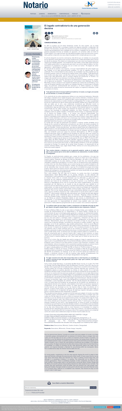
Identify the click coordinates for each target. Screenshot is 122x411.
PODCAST (66, 399)
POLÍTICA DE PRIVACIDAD (85, 401)
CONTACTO (75, 399)
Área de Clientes (114, 7)
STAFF (70, 399)
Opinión (61, 20)
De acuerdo (116, 407)
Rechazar (110, 407)
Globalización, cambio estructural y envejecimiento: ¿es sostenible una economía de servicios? (36, 61)
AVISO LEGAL (34, 401)
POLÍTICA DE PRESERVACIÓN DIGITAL (58, 401)
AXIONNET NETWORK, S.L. (64, 402)
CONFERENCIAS (59, 399)
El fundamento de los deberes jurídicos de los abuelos (36, 87)
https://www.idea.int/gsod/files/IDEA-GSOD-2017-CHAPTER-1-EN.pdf (66, 314)
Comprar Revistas (114, 5)
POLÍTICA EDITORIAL (43, 401)
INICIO (45, 399)
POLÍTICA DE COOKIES (72, 401)
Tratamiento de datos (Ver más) (34, 390)
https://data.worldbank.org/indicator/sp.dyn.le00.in (61, 316)
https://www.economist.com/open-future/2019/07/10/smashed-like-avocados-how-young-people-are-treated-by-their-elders (71, 321)
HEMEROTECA (51, 399)
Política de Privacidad (38, 392)
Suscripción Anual (114, 2)
